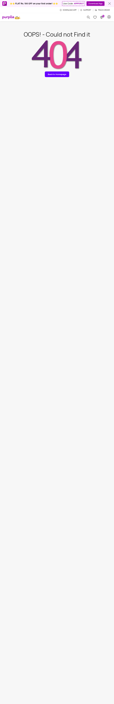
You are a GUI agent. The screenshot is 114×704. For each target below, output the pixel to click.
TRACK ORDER (104, 10)
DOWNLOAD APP (69, 10)
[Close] (109, 3)
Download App (95, 3)
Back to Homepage (57, 74)
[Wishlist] (95, 17)
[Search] (88, 17)
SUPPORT (87, 10)
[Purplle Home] (8, 17)
